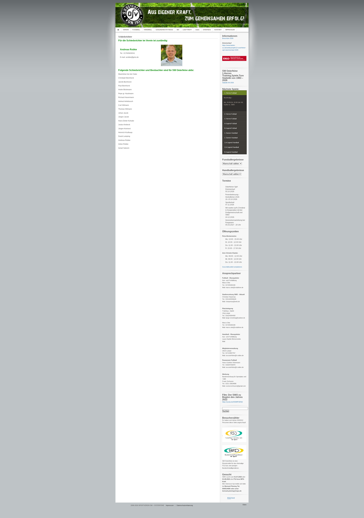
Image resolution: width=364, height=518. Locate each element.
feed (231, 498)
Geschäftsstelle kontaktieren (232, 267)
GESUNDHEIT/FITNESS (164, 30)
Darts (197, 30)
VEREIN (126, 30)
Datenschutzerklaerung (185, 505)
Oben (244, 505)
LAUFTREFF (187, 30)
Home (118, 30)
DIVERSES (207, 30)
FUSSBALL (136, 30)
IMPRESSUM (230, 30)
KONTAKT (218, 30)
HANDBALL (148, 30)
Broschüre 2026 (227, 38)
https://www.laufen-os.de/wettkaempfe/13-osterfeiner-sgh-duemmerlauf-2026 (234, 47)
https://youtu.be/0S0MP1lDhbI (232, 402)
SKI (178, 30)
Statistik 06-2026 (228, 82)
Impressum (170, 505)
